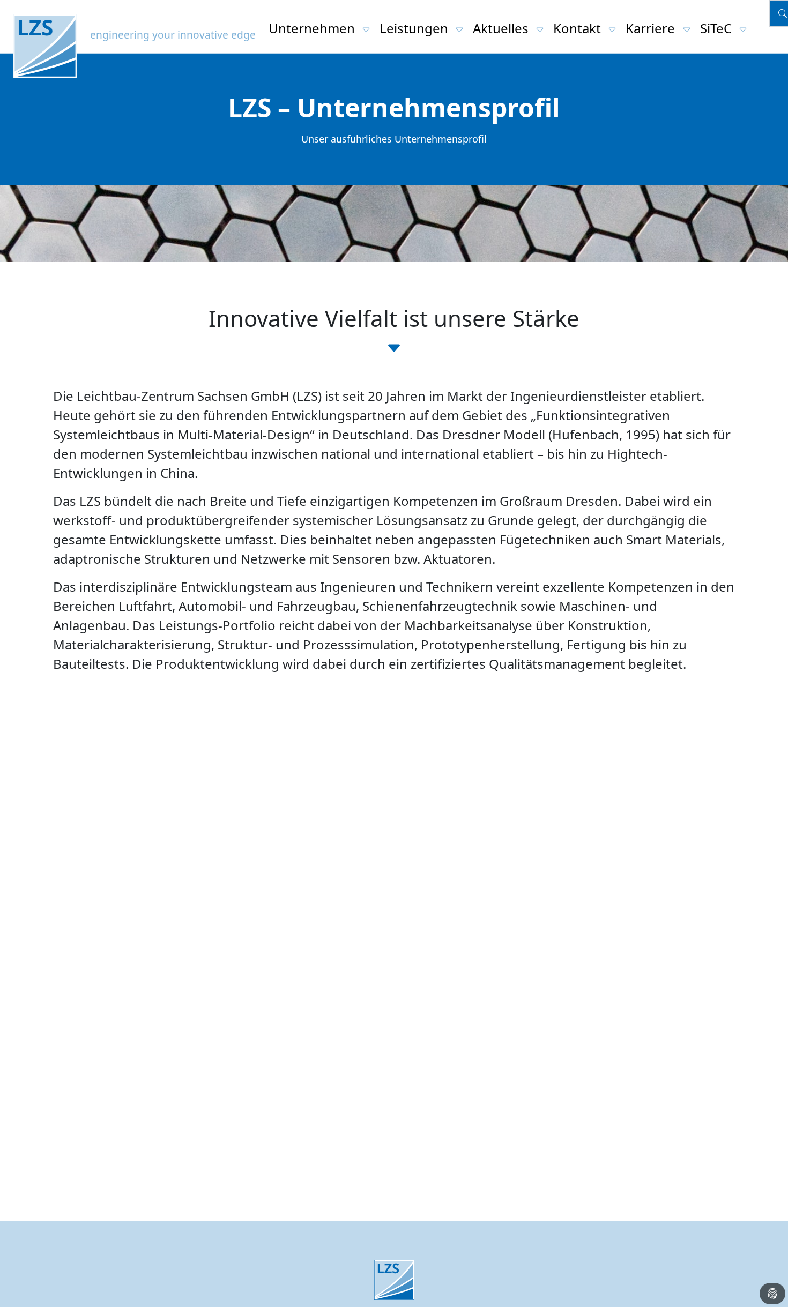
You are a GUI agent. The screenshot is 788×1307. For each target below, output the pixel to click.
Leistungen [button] (415, 28)
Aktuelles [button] (502, 28)
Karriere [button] (652, 28)
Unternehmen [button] (313, 28)
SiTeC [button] (717, 28)
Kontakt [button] (578, 28)
